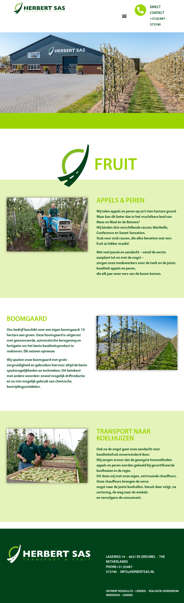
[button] (124, 16)
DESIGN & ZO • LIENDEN (132, 591)
